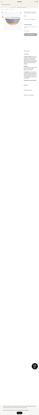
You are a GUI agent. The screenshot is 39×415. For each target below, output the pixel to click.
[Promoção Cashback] (35, 366)
